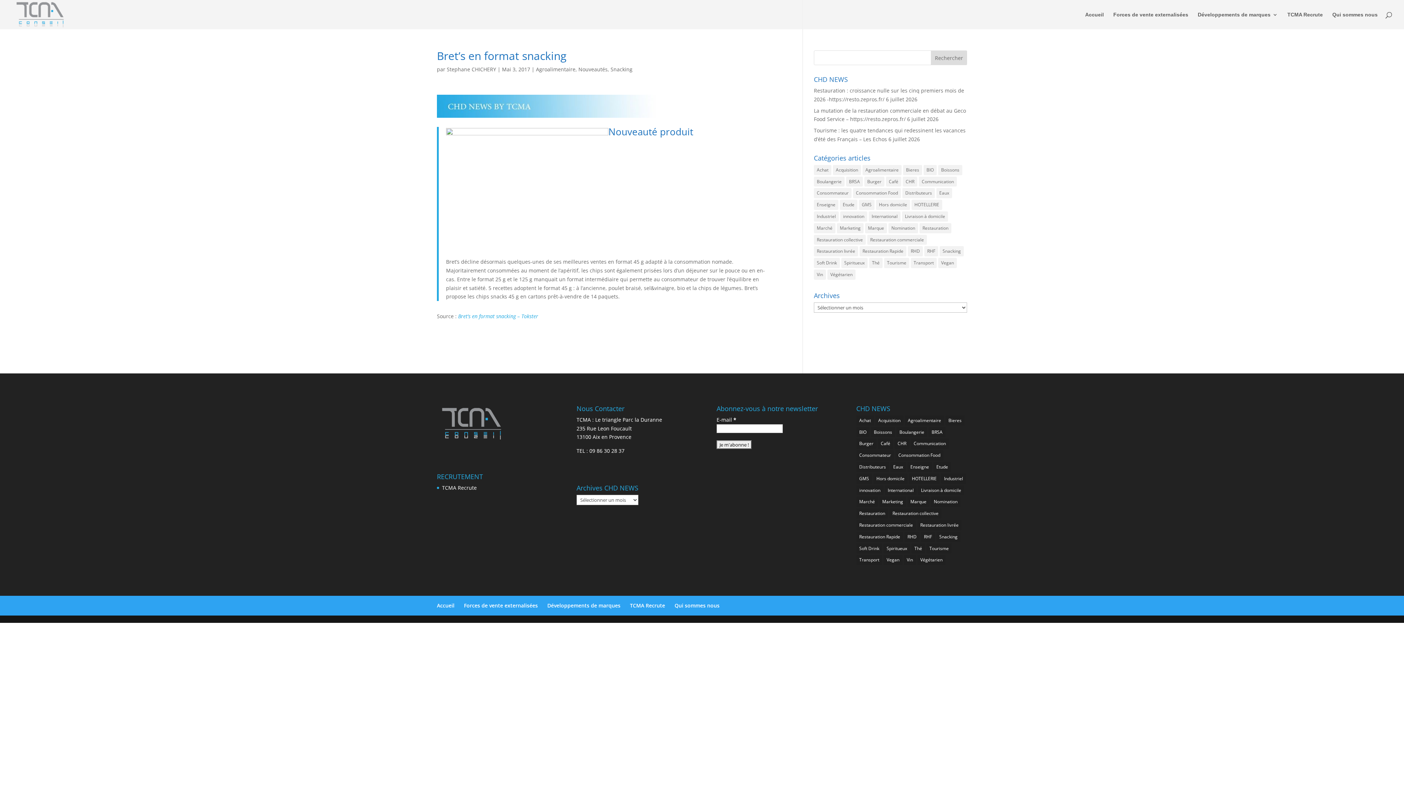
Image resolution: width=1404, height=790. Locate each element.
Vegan (947, 263)
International (885, 216)
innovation (853, 216)
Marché (825, 228)
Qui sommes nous (1355, 15)
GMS (867, 205)
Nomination (903, 228)
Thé (876, 263)
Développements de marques (1234, 15)
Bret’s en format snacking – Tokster (498, 316)
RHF (931, 251)
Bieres (912, 170)
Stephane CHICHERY (471, 69)
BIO (930, 170)
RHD (915, 251)
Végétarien (841, 274)
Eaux (944, 193)
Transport (924, 263)
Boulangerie (829, 181)
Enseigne (826, 205)
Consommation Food (877, 193)
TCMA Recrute (1305, 15)
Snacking (622, 69)
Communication (938, 181)
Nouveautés (593, 69)
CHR (910, 181)
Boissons (950, 170)
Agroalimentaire (555, 69)
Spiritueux (854, 263)
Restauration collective (840, 240)
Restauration (935, 228)
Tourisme (896, 263)
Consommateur (833, 193)
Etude (848, 205)
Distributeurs (918, 193)
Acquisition (847, 170)
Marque (876, 228)
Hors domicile (893, 205)
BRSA (854, 181)
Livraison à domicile (925, 216)
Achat (823, 170)
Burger (874, 181)
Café (893, 181)
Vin (820, 274)
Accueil (1094, 15)
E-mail (726, 419)
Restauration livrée (836, 251)
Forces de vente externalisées (1150, 15)
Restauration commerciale (897, 240)
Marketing (850, 228)
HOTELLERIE (926, 205)
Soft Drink (827, 263)
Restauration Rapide (883, 251)
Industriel (826, 216)
